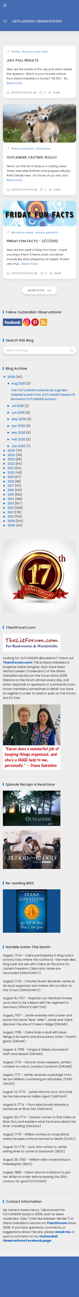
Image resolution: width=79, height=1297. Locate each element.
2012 (11, 508)
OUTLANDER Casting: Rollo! (32, 157)
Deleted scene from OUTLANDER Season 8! (43, 394)
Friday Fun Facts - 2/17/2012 (32, 241)
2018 (11, 481)
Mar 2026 (19, 432)
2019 (11, 477)
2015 (11, 494)
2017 (11, 485)
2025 (11, 450)
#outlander (43, 148)
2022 (11, 463)
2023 (11, 459)
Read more (14, 83)
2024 (11, 455)
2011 (10, 512)
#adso (15, 51)
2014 (11, 499)
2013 (11, 503)
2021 (11, 468)
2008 (11, 525)
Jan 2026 (19, 446)
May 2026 (19, 419)
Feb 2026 (19, 439)
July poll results (23, 60)
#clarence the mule (35, 51)
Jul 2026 (18, 406)
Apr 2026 (19, 426)
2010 (11, 516)
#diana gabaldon (22, 148)
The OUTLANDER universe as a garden (39, 390)
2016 (11, 490)
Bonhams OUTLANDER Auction (33, 399)
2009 (11, 521)
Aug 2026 (19, 383)
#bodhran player (22, 232)
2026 (11, 377)
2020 (11, 472)
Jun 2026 (19, 412)
